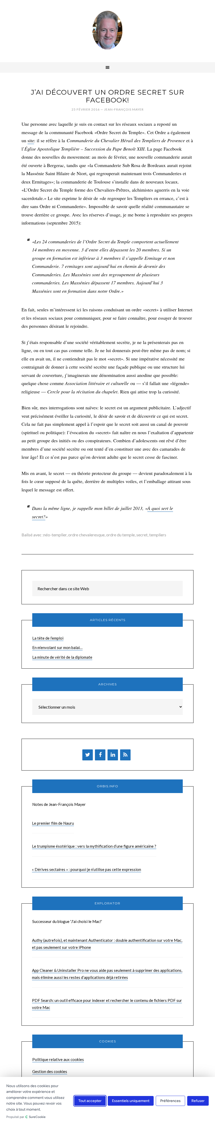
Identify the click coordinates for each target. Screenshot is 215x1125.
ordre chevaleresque (86, 534)
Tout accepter (89, 1101)
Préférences (170, 1101)
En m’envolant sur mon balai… (57, 647)
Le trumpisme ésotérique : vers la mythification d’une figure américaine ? (94, 846)
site (31, 140)
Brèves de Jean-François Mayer (107, 30)
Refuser (198, 1101)
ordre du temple (120, 534)
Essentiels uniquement (130, 1101)
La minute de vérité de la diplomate (62, 657)
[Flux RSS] (125, 754)
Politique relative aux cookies (58, 1059)
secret (142, 534)
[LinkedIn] (113, 754)
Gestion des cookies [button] (49, 1071)
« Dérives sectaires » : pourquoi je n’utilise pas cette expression (86, 869)
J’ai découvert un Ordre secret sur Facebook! (107, 96)
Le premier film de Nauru (53, 823)
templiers (157, 534)
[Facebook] (100, 754)
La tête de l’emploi (47, 638)
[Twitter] (87, 754)
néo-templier (55, 534)
